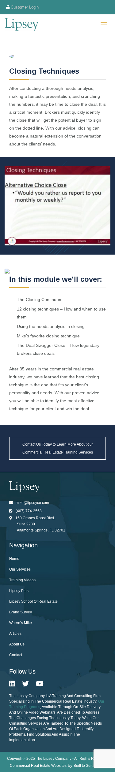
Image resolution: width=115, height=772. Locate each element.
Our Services (20, 569)
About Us (17, 644)
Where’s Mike (20, 623)
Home (14, 559)
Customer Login (24, 7)
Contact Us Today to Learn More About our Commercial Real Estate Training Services (57, 448)
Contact (15, 655)
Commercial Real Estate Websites (38, 765)
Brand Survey (20, 612)
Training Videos (22, 580)
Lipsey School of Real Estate (33, 601)
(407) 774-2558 (29, 511)
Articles (15, 633)
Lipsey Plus (19, 591)
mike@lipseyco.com (32, 503)
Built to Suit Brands (89, 765)
